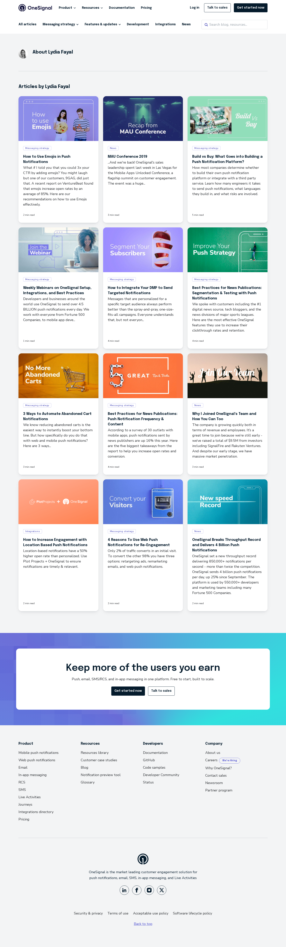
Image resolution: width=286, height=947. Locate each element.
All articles (27, 24)
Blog (84, 767)
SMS (22, 790)
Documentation (122, 8)
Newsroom (214, 783)
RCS (21, 782)
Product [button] (65, 8)
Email (22, 767)
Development (138, 24)
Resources (90, 8)
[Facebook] (136, 890)
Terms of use (117, 913)
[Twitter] (161, 890)
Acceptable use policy (150, 913)
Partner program (218, 790)
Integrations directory (36, 812)
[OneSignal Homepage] (35, 7)
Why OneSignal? (218, 768)
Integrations (165, 24)
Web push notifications (36, 760)
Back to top (143, 923)
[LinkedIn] (124, 890)
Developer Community (161, 775)
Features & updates (101, 24)
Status (148, 782)
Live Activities (29, 797)
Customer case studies (99, 760)
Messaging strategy (59, 24)
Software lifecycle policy (192, 913)
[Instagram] (149, 890)
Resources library (95, 753)
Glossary (88, 782)
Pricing (146, 8)
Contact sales (216, 775)
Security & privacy (88, 913)
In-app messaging (32, 775)
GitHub (149, 760)
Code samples (154, 767)
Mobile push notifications (38, 753)
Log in (194, 7)
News (186, 24)
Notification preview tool (101, 775)
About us (212, 753)
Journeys (25, 804)
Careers (211, 760)
